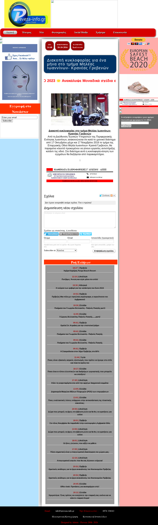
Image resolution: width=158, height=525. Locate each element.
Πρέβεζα (83, 294)
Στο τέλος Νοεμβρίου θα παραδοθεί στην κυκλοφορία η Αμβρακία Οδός (80, 423)
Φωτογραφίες (59, 32)
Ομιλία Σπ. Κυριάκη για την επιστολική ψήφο (79, 325)
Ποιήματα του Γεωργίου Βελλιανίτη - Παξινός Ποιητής (80, 334)
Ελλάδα (83, 305)
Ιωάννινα (78, 47)
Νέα (41, 32)
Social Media (81, 32)
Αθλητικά (83, 285)
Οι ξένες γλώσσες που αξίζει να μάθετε (79, 443)
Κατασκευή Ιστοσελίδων (95, 516)
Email (70, 238)
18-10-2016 (62, 47)
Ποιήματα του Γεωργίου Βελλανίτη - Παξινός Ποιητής (79, 343)
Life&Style (82, 277)
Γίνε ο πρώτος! (84, 202)
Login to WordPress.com (69, 234)
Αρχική (10, 32)
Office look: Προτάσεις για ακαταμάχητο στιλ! (79, 487)
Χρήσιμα (100, 32)
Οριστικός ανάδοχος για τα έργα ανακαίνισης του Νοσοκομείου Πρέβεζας (80, 469)
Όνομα (47, 238)
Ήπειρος (26, 32)
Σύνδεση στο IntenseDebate (51, 234)
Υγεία (83, 357)
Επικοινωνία (120, 32)
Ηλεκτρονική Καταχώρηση (65, 516)
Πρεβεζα (83, 268)
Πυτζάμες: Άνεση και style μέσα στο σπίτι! (80, 279)
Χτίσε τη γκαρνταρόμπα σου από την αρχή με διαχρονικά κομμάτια (79, 383)
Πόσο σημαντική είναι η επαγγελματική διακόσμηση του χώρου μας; (79, 452)
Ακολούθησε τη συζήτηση (113, 195)
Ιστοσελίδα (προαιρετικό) (102, 238)
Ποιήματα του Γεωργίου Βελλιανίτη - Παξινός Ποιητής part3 (79, 308)
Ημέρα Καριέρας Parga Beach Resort (80, 271)
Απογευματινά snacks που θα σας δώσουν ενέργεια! (80, 461)
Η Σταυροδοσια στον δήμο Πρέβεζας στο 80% (79, 351)
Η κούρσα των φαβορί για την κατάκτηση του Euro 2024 (80, 288)
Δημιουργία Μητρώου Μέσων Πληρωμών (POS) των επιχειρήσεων (80, 392)
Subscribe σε (50, 250)
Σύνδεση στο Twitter (85, 234)
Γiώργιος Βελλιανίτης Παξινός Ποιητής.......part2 (79, 317)
